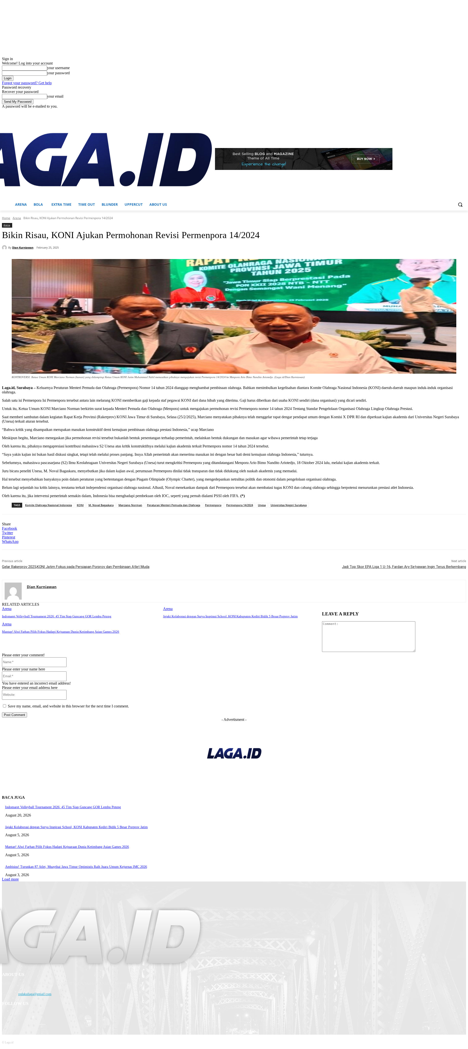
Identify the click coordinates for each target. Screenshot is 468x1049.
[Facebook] (436, 112)
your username (58, 68)
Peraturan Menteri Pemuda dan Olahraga (173, 505)
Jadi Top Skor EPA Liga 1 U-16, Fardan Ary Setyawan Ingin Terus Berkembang (404, 567)
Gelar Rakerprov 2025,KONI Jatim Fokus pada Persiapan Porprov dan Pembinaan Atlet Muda (75, 567)
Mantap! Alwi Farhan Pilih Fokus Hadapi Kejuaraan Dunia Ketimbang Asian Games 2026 (60, 631)
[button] (460, 204)
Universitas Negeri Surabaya (289, 505)
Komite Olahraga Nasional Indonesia (48, 505)
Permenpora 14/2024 (239, 505)
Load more (10, 879)
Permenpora (213, 505)
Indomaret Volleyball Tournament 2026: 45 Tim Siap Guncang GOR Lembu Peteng (56, 616)
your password (58, 73)
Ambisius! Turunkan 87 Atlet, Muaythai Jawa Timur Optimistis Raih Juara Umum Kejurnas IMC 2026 (76, 867)
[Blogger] (7, 1016)
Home (6, 218)
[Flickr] (32, 1016)
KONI (80, 505)
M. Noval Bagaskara (101, 505)
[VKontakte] (57, 1016)
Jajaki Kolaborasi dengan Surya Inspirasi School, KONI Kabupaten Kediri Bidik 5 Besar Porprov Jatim (230, 616)
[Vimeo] (456, 112)
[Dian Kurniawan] (5, 247)
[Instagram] (443, 112)
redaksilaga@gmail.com (34, 994)
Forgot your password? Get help (27, 83)
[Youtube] (463, 112)
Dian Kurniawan (22, 247)
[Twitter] (450, 112)
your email (55, 96)
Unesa (262, 505)
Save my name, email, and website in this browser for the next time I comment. (68, 706)
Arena (17, 218)
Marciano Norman (130, 505)
